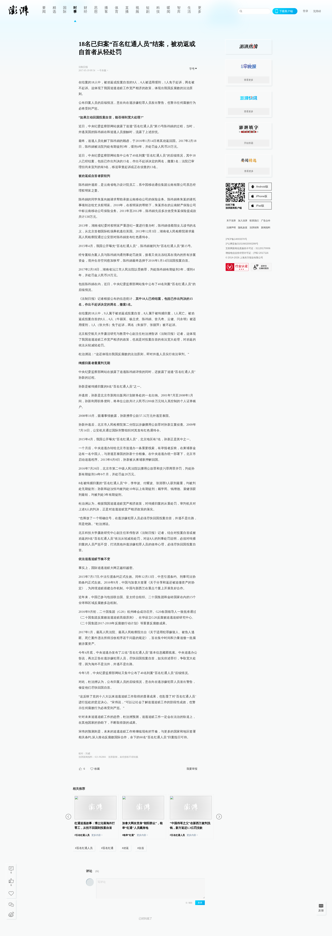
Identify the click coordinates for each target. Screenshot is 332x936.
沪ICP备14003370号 (236, 239)
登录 (305, 11)
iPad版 (260, 205)
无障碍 (317, 11)
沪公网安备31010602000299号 (242, 243)
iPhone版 (261, 196)
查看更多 (248, 80)
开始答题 (248, 143)
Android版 (262, 186)
